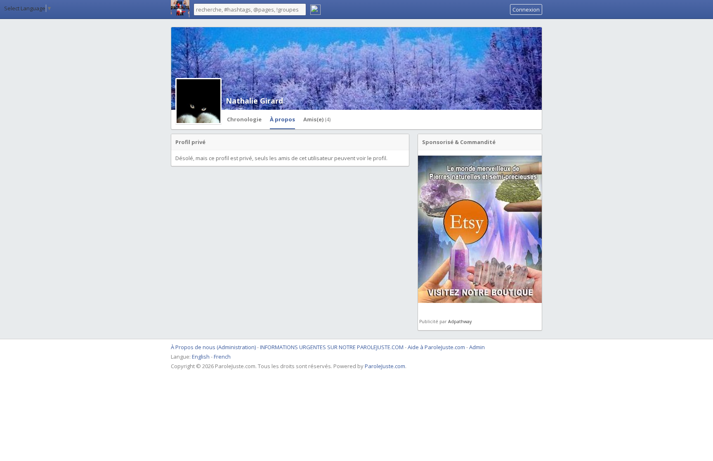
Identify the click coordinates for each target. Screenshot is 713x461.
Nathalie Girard (254, 101)
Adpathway (460, 321)
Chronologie (244, 119)
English (201, 356)
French (222, 356)
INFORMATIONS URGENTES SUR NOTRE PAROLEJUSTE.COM (332, 347)
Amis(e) (317, 119)
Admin (477, 347)
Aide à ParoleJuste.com (436, 347)
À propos (282, 119)
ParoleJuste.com (385, 366)
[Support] (315, 11)
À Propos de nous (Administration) (213, 347)
